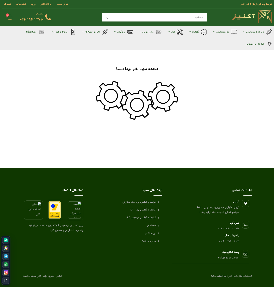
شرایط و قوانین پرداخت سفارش (139, 202)
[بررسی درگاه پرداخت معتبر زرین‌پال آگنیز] (54, 210)
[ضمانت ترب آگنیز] (33, 210)
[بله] (5, 240)
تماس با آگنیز (149, 241)
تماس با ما (21, 4)
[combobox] (154, 17)
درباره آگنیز (150, 233)
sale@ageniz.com (228, 258)
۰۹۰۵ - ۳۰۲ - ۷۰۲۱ (229, 241)
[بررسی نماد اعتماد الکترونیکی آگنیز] (74, 210)
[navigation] (5, 260)
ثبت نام (7, 4)
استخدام (151, 226)
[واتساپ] (5, 264)
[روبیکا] (5, 248)
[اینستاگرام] (5, 272)
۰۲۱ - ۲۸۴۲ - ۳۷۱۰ (228, 229)
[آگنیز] (252, 17)
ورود (33, 4)
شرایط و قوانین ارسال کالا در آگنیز (256, 4)
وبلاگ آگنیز (45, 4)
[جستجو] (106, 17)
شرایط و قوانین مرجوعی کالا (141, 218)
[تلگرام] (5, 256)
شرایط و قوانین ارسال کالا (143, 210)
